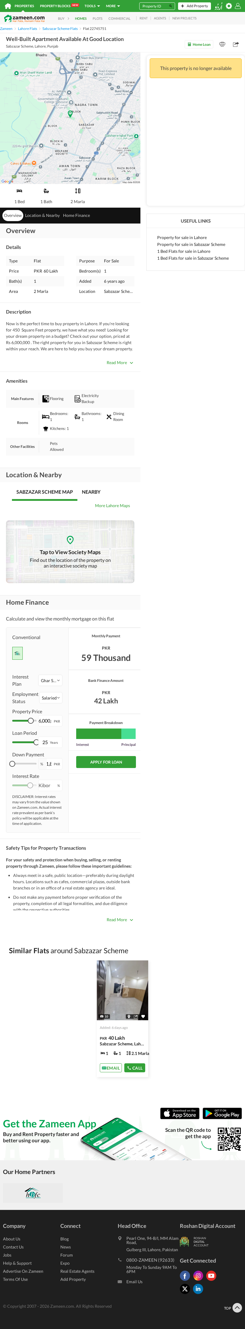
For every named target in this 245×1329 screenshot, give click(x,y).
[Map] (129, 1016)
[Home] (8, 6)
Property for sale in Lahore (182, 237)
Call (137, 1067)
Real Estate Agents (77, 1271)
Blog (64, 1238)
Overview (13, 215)
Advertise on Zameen (23, 1271)
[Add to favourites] (143, 1016)
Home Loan (202, 44)
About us (11, 1238)
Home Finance (76, 215)
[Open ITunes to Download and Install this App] (181, 1117)
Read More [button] (117, 362)
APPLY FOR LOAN (106, 762)
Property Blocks (59, 6)
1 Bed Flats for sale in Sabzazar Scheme (193, 258)
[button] (50, 680)
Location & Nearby (42, 215)
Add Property (73, 1279)
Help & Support (17, 1263)
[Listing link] (122, 1018)
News (65, 1246)
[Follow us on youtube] (212, 1280)
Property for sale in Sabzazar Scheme (191, 244)
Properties (24, 6)
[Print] (222, 44)
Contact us (13, 1246)
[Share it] (136, 1016)
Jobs (7, 1254)
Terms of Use (15, 1279)
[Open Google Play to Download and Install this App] (222, 1117)
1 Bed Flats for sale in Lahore (183, 251)
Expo (65, 1263)
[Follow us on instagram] (199, 1280)
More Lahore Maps (112, 505)
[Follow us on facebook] (186, 1280)
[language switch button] (218, 6)
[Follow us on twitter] (186, 1293)
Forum (66, 1254)
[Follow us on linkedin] (199, 1293)
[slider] (31, 721)
